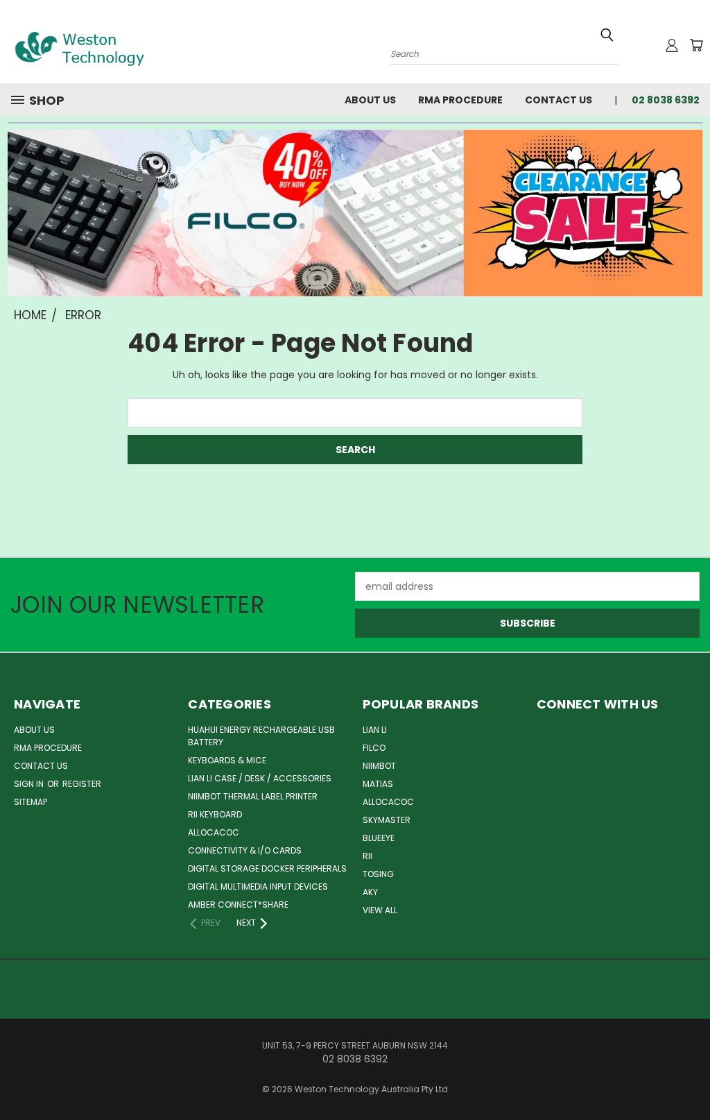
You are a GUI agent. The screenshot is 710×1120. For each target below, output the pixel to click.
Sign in (30, 784)
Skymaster (386, 820)
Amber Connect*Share (238, 904)
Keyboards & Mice (227, 760)
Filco (374, 748)
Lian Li (375, 730)
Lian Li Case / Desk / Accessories (259, 778)
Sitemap (30, 802)
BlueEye (379, 838)
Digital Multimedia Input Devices (258, 886)
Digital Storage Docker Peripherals (267, 868)
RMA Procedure (460, 100)
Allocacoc (388, 802)
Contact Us (558, 100)
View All (380, 910)
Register (81, 784)
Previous (689, 1077)
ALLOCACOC (213, 832)
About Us (370, 100)
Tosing (378, 874)
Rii (367, 856)
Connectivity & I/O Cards (245, 850)
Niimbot (379, 766)
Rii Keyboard (215, 814)
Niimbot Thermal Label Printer (253, 796)
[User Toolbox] (672, 45)
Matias (378, 784)
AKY (370, 892)
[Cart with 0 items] (696, 45)
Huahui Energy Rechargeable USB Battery (261, 736)
